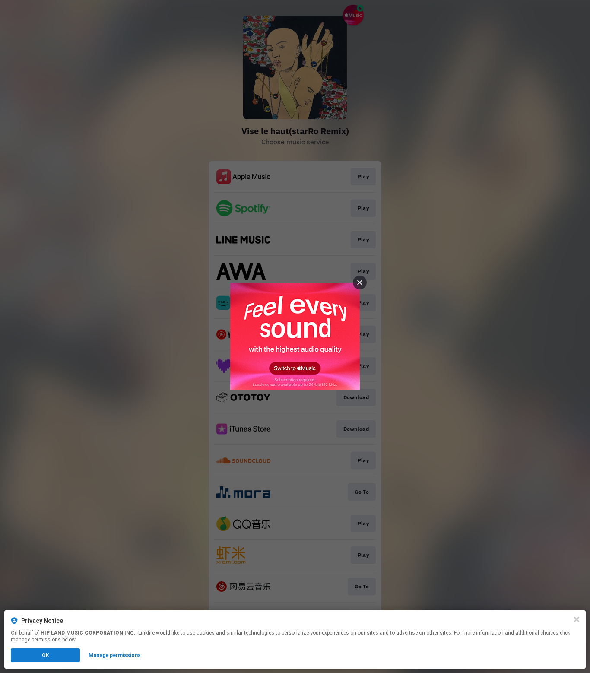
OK (45, 655)
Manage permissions (115, 655)
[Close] (577, 619)
